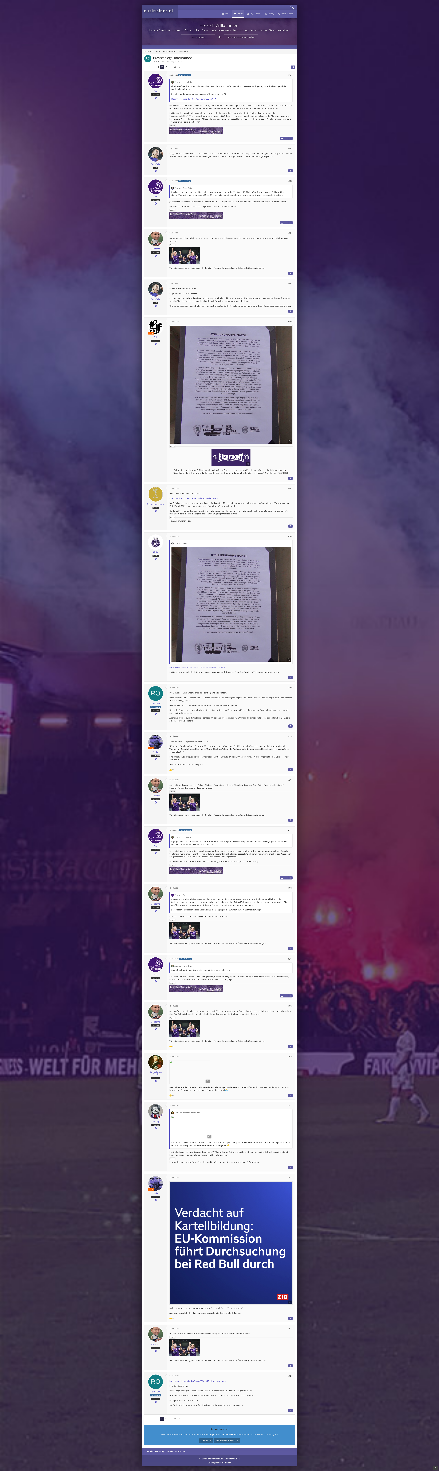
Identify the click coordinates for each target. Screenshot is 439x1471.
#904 (290, 233)
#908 (290, 536)
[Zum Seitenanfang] (435, 1468)
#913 (290, 888)
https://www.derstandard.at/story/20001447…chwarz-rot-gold (196, 1381)
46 (162, 67)
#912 (290, 830)
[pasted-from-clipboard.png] (189, 1072)
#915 (290, 1006)
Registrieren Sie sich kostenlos (224, 1434)
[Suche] (292, 7)
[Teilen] (293, 67)
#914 (290, 958)
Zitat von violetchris (183, 82)
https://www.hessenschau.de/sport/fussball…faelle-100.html (196, 667)
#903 (290, 181)
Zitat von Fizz (180, 895)
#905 (290, 283)
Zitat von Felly (180, 543)
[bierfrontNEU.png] (231, 457)
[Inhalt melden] (282, 138)
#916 (290, 1056)
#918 (290, 1177)
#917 (290, 1105)
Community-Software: (219, 1458)
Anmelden (206, 1440)
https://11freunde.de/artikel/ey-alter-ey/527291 (192, 99)
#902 (290, 148)
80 (175, 67)
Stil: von (219, 1462)
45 (158, 67)
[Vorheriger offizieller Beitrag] (286, 138)
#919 (290, 1328)
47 (166, 67)
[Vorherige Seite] (146, 67)
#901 (290, 75)
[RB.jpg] (231, 1243)
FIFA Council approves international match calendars (192, 498)
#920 (290, 1376)
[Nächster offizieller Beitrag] (290, 138)
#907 (290, 488)
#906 (290, 321)
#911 (290, 780)
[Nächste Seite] (179, 67)
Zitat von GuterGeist (183, 188)
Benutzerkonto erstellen (227, 1440)
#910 (290, 736)
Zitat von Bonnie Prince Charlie (188, 1112)
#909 (290, 687)
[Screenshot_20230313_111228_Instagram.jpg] (231, 384)
